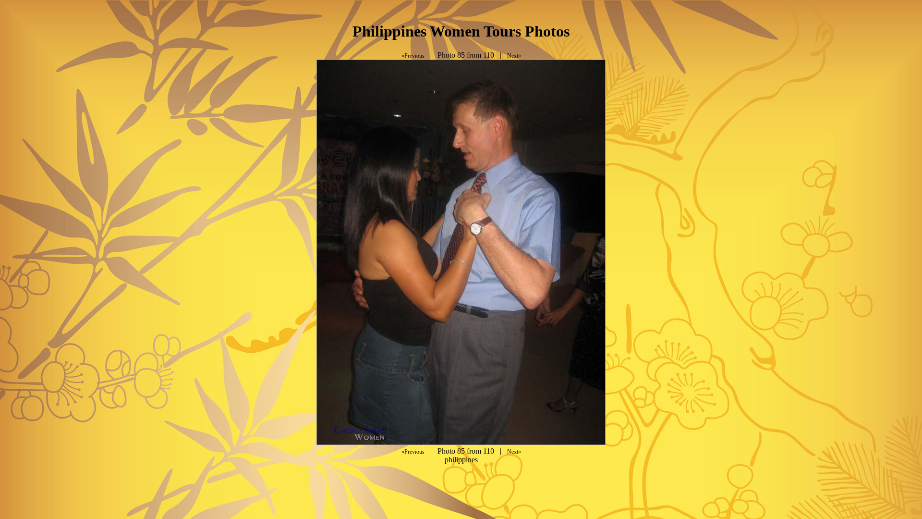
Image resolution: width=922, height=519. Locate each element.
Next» (514, 55)
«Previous (413, 55)
